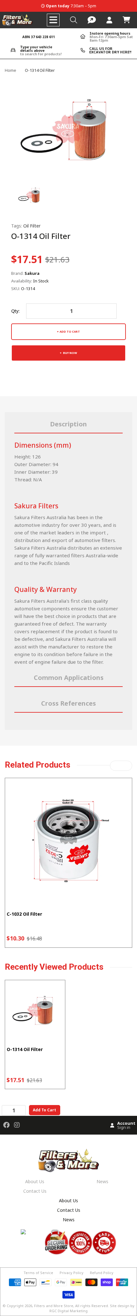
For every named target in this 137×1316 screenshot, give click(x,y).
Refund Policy (101, 1272)
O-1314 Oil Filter (25, 1049)
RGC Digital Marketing (68, 1310)
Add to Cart (70, 331)
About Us (34, 1181)
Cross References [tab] (68, 703)
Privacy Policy (71, 1272)
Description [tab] (68, 424)
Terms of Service (38, 1272)
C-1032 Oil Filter (24, 914)
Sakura (32, 273)
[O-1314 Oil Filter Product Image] (30, 194)
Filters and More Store (53, 1305)
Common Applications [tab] (69, 677)
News (102, 1181)
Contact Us (35, 1191)
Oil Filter (31, 226)
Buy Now (69, 353)
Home (10, 70)
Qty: (15, 311)
